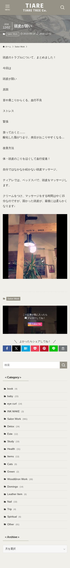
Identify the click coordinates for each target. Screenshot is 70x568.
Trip (11, 509)
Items (13, 456)
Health (13, 449)
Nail (12, 501)
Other (13, 524)
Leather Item (17, 494)
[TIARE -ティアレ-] (35, 7)
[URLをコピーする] (63, 348)
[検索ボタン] (62, 7)
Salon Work (12, 34)
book (12, 388)
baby (12, 396)
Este (12, 434)
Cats (12, 464)
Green (13, 471)
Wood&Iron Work (20, 479)
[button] (7, 348)
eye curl (14, 403)
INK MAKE (15, 411)
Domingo (15, 486)
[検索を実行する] (63, 365)
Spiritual (14, 516)
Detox (13, 426)
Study (13, 441)
